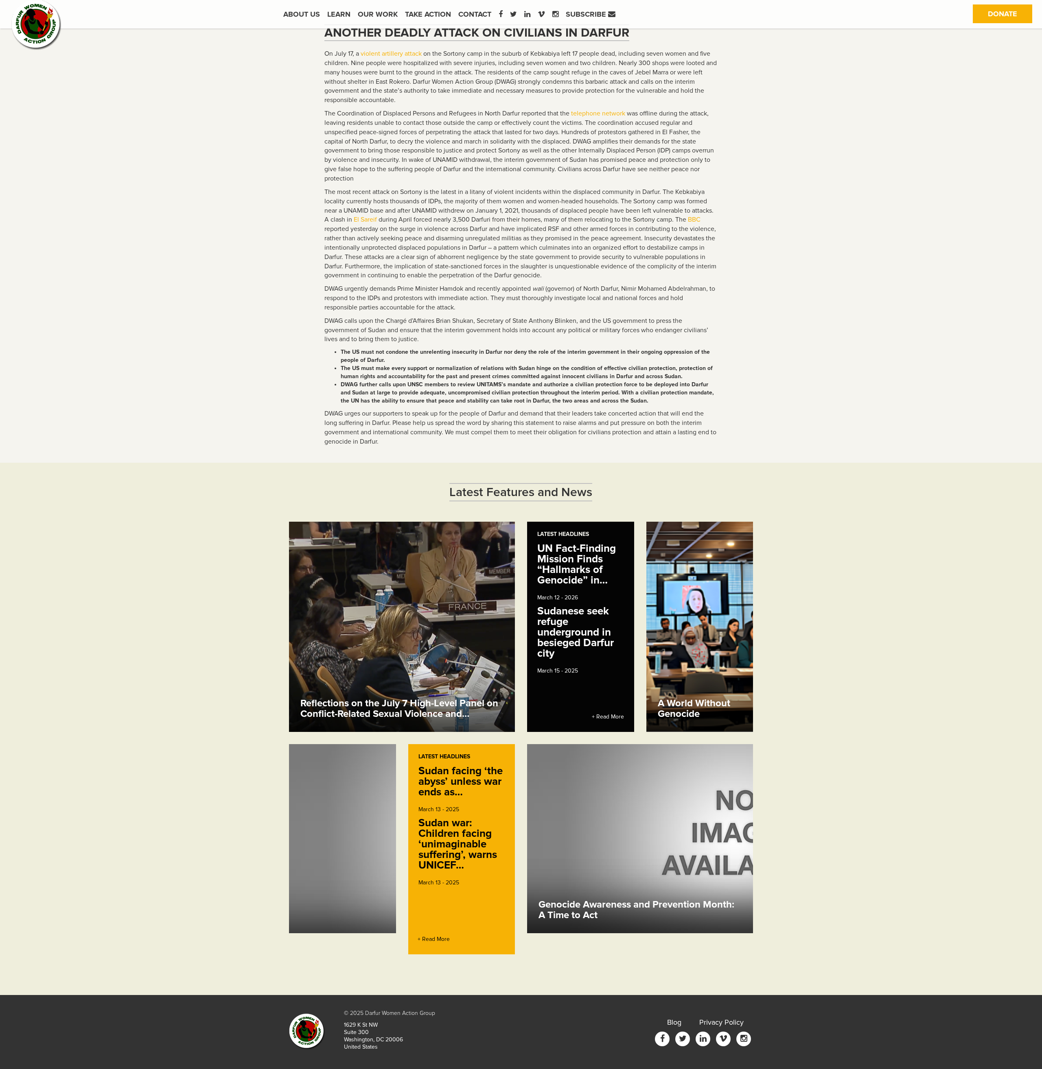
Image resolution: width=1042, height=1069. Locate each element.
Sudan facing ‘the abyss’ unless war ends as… (460, 781)
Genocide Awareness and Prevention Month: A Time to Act (636, 910)
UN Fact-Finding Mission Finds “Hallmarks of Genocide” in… (576, 564)
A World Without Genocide (694, 708)
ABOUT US (301, 14)
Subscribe (587, 14)
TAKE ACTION (428, 14)
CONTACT (474, 14)
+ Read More (608, 716)
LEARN (338, 14)
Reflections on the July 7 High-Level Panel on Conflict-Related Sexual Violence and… (399, 708)
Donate (1010, 13)
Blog (674, 1022)
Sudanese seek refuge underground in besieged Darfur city (575, 632)
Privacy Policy (721, 1022)
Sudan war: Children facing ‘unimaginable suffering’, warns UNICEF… (457, 844)
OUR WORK (378, 14)
